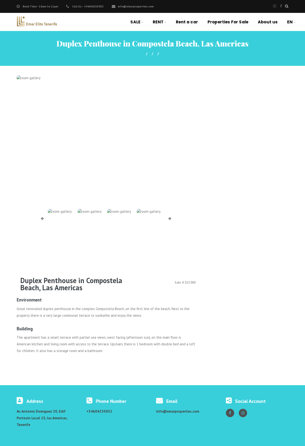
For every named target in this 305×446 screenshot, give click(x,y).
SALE (135, 22)
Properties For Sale (228, 22)
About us (268, 22)
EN (289, 22)
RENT (158, 22)
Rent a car (187, 22)
